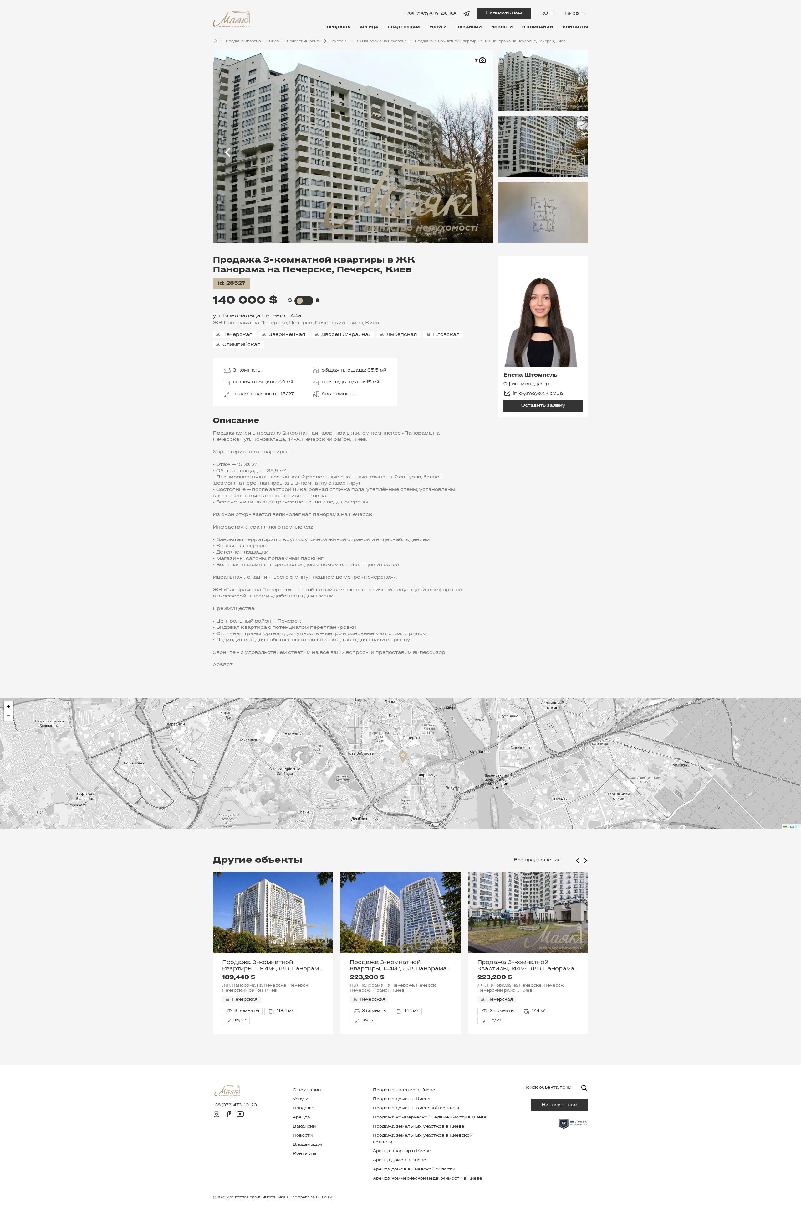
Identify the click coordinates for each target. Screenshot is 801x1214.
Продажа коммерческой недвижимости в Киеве (430, 1117)
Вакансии (469, 27)
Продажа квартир (243, 41)
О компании (537, 27)
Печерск (337, 41)
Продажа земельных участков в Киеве (418, 1126)
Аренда (369, 27)
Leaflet (793, 826)
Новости (502, 27)
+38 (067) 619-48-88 (431, 14)
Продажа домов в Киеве (402, 1099)
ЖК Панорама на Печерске (380, 41)
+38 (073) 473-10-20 (235, 1105)
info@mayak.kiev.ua (538, 393)
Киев (274, 41)
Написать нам (504, 13)
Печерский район (304, 41)
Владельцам (404, 27)
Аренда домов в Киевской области (414, 1169)
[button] (403, 757)
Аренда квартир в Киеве (402, 1151)
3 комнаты (247, 370)
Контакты (575, 27)
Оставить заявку (543, 406)
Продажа (338, 27)
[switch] (300, 300)
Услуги (438, 27)
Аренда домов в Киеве (399, 1160)
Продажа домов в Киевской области (416, 1108)
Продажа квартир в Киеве (404, 1090)
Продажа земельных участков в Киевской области (422, 1139)
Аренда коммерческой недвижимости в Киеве (427, 1178)
